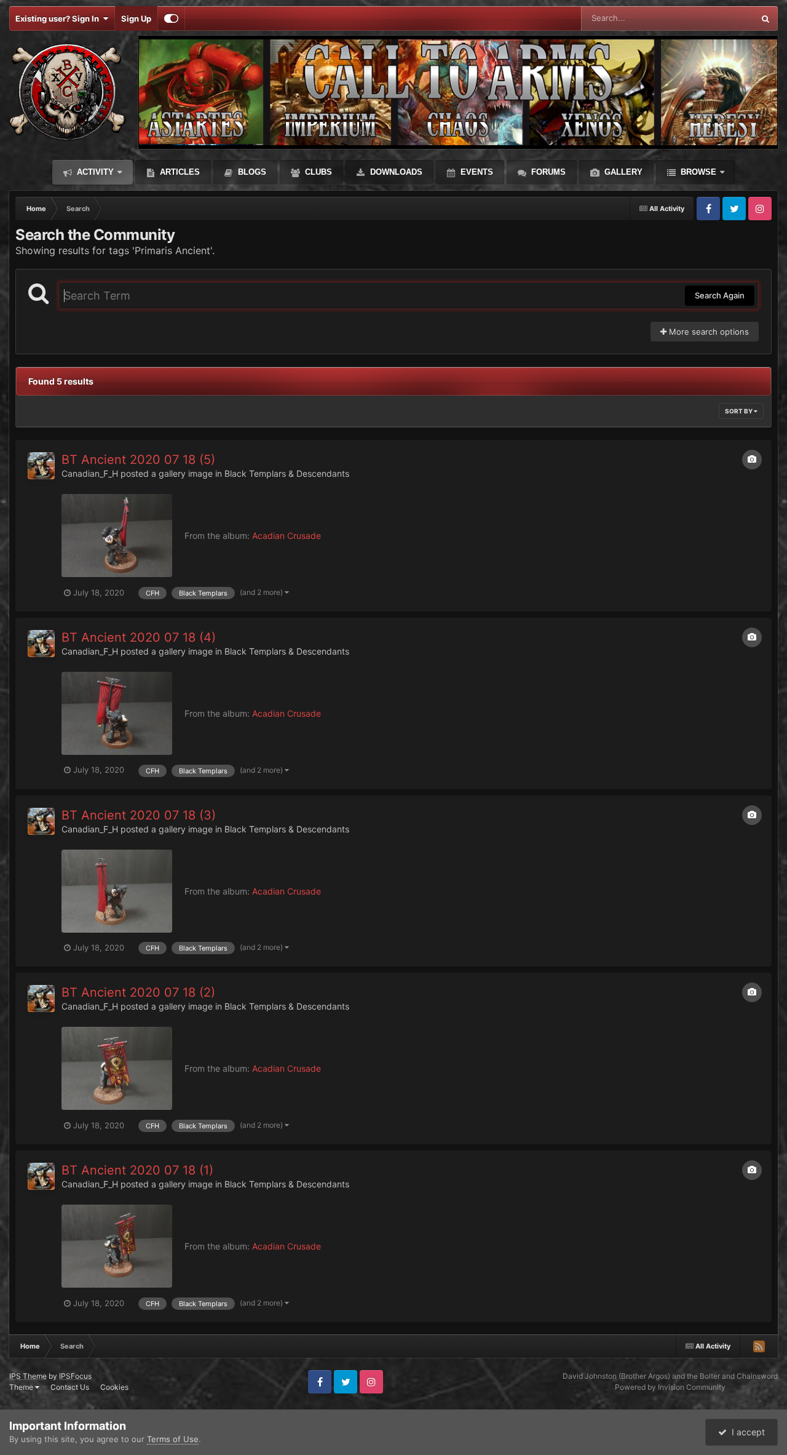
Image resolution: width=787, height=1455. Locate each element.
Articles (178, 172)
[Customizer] (171, 18)
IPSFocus (75, 1376)
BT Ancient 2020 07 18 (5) (138, 459)
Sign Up (136, 18)
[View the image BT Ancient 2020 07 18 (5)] (116, 535)
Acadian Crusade (286, 535)
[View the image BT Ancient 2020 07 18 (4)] (116, 713)
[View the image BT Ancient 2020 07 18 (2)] (116, 1068)
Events (475, 172)
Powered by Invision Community (670, 1387)
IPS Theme (28, 1376)
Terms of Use (173, 1439)
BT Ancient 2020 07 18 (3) (138, 815)
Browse (697, 172)
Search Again (720, 295)
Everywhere (716, 18)
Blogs (250, 172)
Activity (94, 172)
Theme (22, 1387)
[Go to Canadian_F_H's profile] (41, 465)
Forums (547, 172)
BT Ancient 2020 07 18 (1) (137, 1170)
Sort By (739, 411)
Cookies (114, 1387)
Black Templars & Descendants (286, 473)
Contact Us (69, 1387)
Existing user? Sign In (59, 18)
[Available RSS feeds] (759, 1346)
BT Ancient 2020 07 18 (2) (138, 992)
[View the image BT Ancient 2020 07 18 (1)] (116, 1246)
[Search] (765, 18)
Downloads (395, 172)
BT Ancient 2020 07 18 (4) (138, 637)
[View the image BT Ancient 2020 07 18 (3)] (116, 891)
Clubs (317, 172)
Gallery (622, 172)
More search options (707, 332)
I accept (746, 1432)
